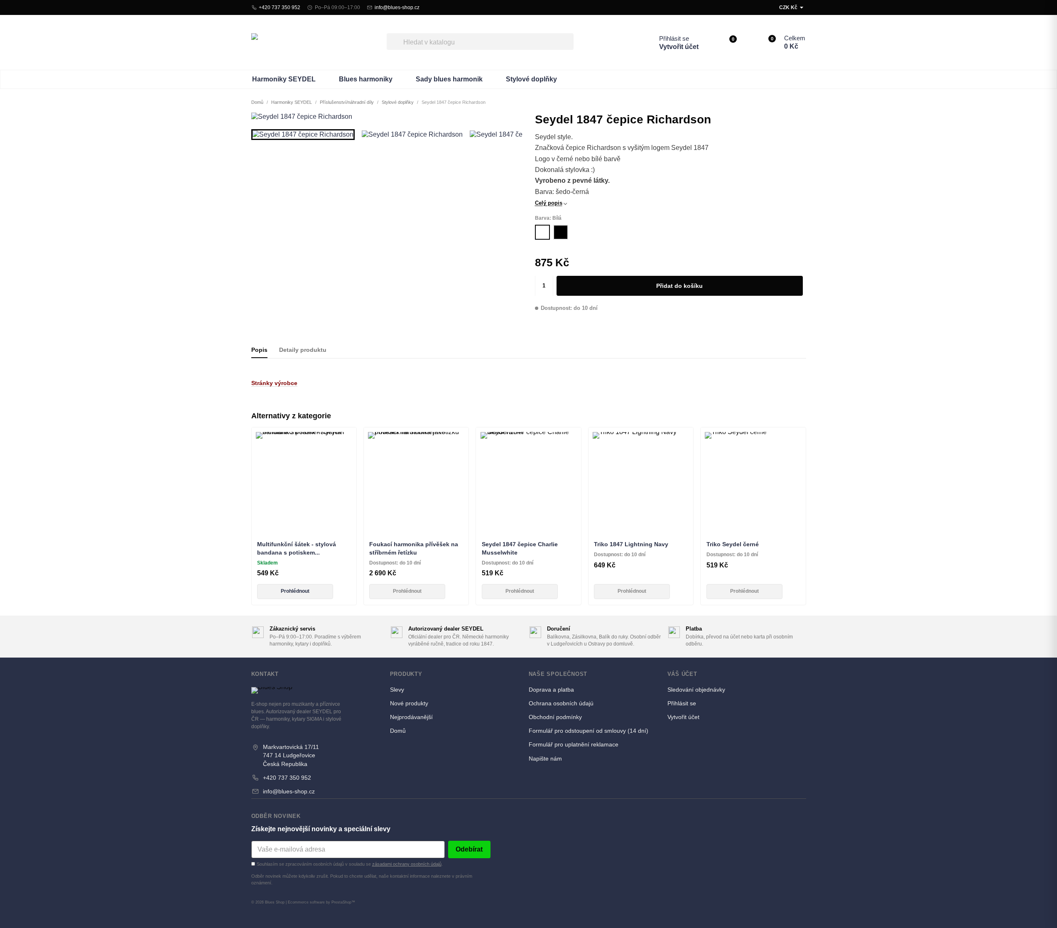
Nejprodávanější (411, 717)
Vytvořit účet (679, 46)
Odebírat (469, 849)
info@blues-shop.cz (289, 791)
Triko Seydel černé (732, 544)
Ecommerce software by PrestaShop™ (321, 902)
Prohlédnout (295, 591)
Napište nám (545, 758)
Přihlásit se (674, 38)
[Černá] (560, 232)
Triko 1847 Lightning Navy (631, 544)
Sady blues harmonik (449, 79)
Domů (398, 730)
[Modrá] (528, 526)
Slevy (397, 689)
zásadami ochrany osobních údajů (406, 864)
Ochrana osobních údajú (561, 703)
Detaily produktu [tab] (302, 349)
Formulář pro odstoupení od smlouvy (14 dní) (588, 730)
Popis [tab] (259, 349)
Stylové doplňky (531, 79)
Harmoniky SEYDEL (284, 79)
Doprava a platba (551, 689)
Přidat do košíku (679, 285)
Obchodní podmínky (555, 717)
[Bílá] (542, 232)
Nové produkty (409, 703)
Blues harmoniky (365, 79)
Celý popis (548, 203)
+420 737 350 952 (287, 777)
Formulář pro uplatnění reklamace (573, 744)
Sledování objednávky (696, 689)
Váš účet (682, 674)
